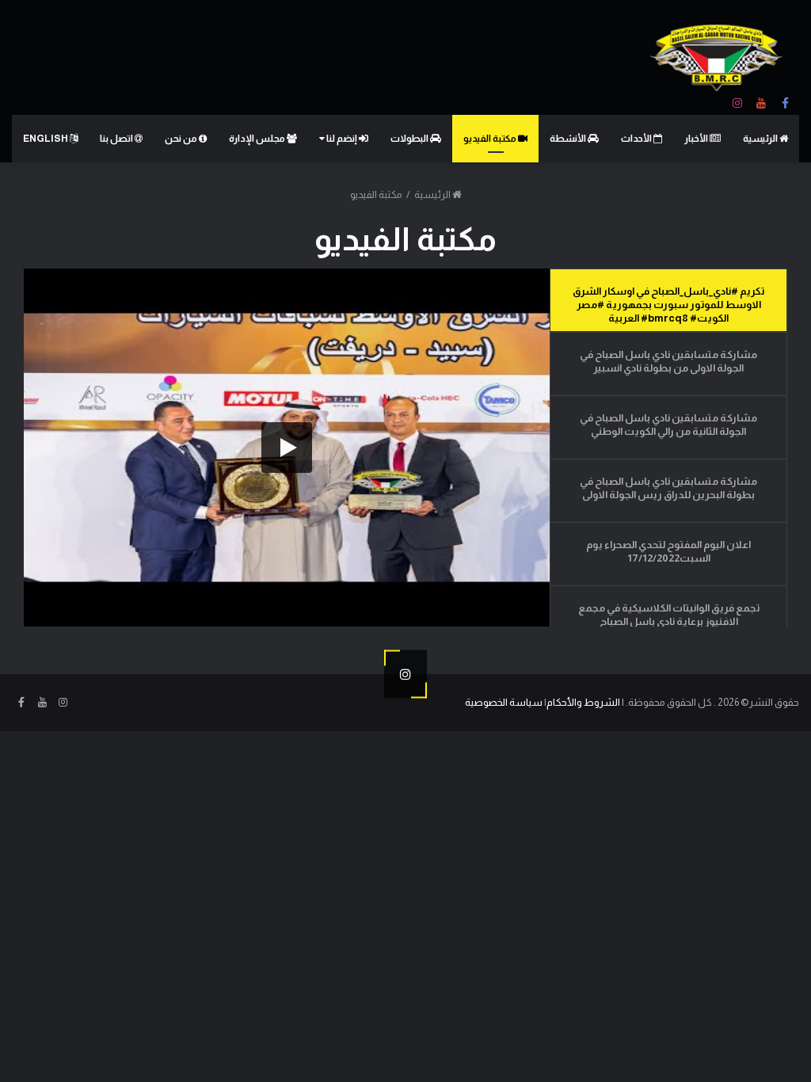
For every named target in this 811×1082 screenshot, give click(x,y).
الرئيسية (761, 138)
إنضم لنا (342, 138)
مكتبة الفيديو (490, 138)
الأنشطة (569, 138)
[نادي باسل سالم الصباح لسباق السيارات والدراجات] (718, 57)
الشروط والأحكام (583, 702)
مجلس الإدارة (258, 138)
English (46, 138)
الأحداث (637, 138)
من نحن (182, 138)
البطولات (410, 138)
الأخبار (697, 138)
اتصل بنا (117, 138)
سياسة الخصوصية (504, 702)
